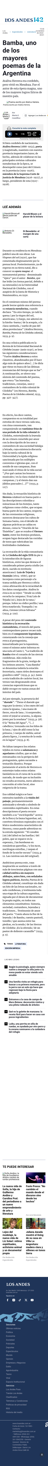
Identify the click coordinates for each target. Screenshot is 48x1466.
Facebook (7, 1300)
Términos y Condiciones (17, 1401)
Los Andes (5, 32)
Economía (10, 1336)
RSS (8, 1408)
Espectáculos (17, 32)
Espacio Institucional (15, 1382)
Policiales (10, 1343)
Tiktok (19, 1300)
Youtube (32, 1300)
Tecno (9, 1374)
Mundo (9, 1355)
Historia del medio (14, 1412)
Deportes (10, 1347)
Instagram (13, 1300)
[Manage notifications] (42, 1455)
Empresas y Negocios (15, 1363)
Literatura (20, 944)
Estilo (8, 1366)
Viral (8, 1378)
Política (9, 1332)
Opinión (9, 1359)
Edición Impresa (12, 948)
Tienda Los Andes (14, 1393)
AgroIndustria (12, 1370)
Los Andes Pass (13, 1389)
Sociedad (10, 1340)
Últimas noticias (13, 1328)
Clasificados (11, 1397)
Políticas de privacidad (16, 1404)
